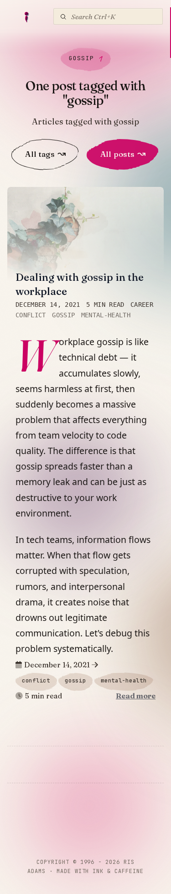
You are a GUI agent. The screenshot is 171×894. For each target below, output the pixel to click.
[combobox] (108, 16)
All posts (123, 153)
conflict (31, 315)
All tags (45, 153)
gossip (63, 315)
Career (141, 304)
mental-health (105, 315)
